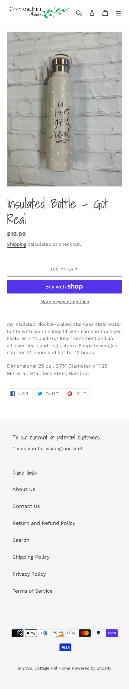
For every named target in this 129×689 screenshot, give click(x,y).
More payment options (64, 301)
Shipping (16, 244)
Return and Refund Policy (44, 523)
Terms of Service (33, 591)
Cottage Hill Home (52, 668)
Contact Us (26, 506)
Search (21, 540)
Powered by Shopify (91, 668)
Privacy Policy (29, 574)
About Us (24, 489)
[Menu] (118, 12)
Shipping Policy (31, 557)
